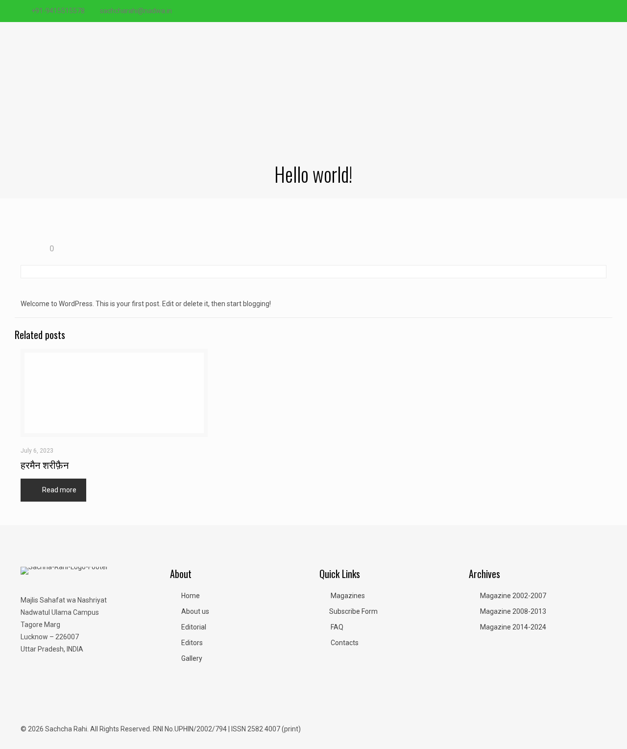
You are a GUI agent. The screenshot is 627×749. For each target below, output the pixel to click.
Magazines (348, 596)
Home (190, 596)
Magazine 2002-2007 (513, 596)
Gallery (191, 658)
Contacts (345, 643)
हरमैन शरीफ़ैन (45, 464)
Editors (192, 643)
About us (195, 611)
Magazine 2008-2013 (513, 611)
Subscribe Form (353, 611)
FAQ (337, 627)
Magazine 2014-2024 (513, 627)
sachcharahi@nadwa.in (136, 11)
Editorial (193, 627)
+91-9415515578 (58, 11)
